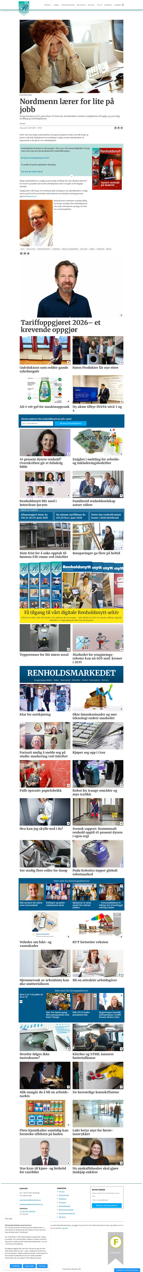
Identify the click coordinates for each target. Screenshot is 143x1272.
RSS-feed (62, 1217)
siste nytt (31, 249)
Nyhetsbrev (108, 5)
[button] (23, 893)
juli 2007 (84, 249)
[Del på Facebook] (115, 128)
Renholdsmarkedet (68, 5)
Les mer (65, 1228)
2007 (22, 249)
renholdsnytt (44, 249)
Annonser (91, 5)
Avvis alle (42, 1266)
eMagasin (117, 5)
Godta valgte (29, 1266)
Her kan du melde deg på (32, 172)
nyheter (56, 249)
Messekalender (65, 1206)
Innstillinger (16, 1266)
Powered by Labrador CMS (71, 1269)
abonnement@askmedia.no (30, 1200)
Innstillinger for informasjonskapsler (127, 1270)
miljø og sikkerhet (70, 249)
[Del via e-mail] (121, 128)
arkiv (92, 249)
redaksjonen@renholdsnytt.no (31, 1204)
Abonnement (81, 5)
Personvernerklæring (67, 1213)
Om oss (99, 5)
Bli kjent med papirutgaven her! (35, 158)
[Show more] (71, 176)
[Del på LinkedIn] (118, 128)
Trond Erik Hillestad (27, 1211)
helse (108, 249)
